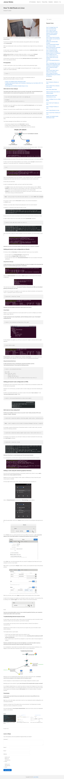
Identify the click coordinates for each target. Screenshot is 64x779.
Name (5, 747)
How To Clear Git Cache (51, 30)
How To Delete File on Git (51, 54)
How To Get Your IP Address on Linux (36, 722)
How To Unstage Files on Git (52, 27)
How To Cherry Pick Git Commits (52, 37)
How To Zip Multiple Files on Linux (53, 63)
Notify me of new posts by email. (7, 766)
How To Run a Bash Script (51, 89)
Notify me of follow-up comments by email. (7, 759)
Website (5, 754)
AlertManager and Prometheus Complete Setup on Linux (16, 85)
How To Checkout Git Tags (51, 50)
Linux (8, 728)
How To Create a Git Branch (52, 73)
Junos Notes (35, 777)
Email (5, 750)
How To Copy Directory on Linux (52, 110)
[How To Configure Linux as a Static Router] (10, 718)
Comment (6, 739)
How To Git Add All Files (51, 28)
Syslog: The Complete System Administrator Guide (15, 81)
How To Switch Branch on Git (52, 56)
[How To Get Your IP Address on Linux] (36, 718)
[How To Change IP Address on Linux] (23, 718)
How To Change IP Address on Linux (23, 722)
